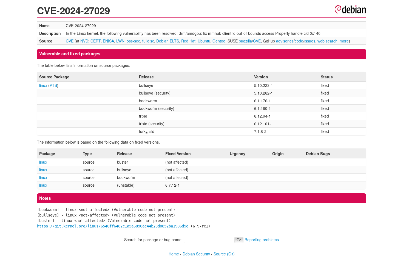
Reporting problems (262, 239)
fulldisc (148, 41)
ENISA (108, 41)
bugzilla (245, 41)
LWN (120, 41)
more (344, 41)
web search (327, 41)
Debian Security (196, 254)
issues (309, 41)
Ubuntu (204, 41)
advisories (285, 41)
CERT (95, 41)
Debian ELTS (167, 41)
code (299, 41)
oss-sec (133, 41)
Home (174, 254)
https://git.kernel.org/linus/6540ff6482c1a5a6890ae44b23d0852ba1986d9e (112, 226)
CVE (69, 41)
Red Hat (188, 41)
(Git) (231, 254)
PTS (53, 85)
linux (43, 85)
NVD (84, 41)
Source (220, 254)
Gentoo (218, 41)
